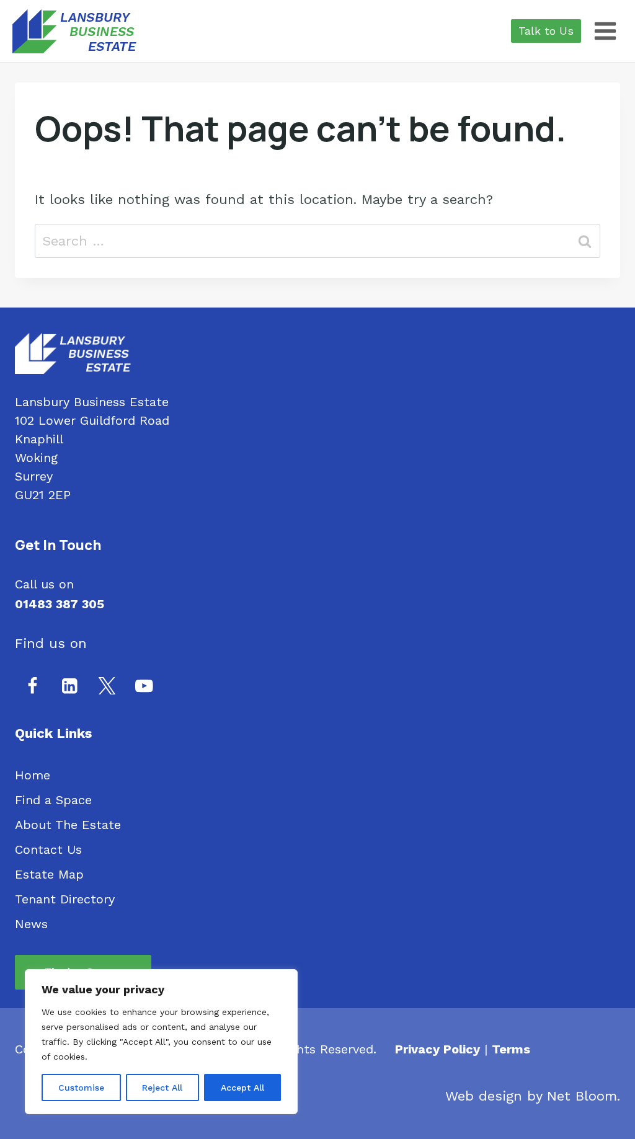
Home (32, 775)
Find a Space (53, 799)
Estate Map (49, 874)
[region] (161, 1041)
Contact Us (48, 849)
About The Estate (68, 824)
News (31, 923)
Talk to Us (546, 31)
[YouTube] (144, 686)
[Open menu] (605, 31)
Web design (483, 1096)
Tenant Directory (65, 899)
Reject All (162, 1087)
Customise (81, 1087)
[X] (107, 686)
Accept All (242, 1087)
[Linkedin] (69, 686)
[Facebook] (32, 686)
